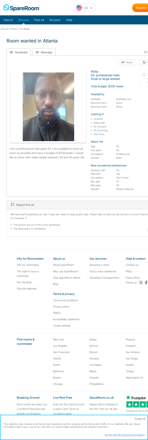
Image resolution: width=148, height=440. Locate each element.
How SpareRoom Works (66, 277)
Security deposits (27, 288)
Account (54, 20)
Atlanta (57, 358)
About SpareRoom (63, 264)
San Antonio (133, 352)
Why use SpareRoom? (66, 271)
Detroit (93, 352)
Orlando (94, 377)
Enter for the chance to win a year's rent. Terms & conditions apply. (68, 409)
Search (8, 20)
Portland (130, 345)
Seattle (130, 364)
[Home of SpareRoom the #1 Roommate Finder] (21, 7)
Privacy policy (61, 306)
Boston (57, 377)
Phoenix (130, 339)
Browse (24, 20)
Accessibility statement (66, 319)
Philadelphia (96, 383)
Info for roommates (28, 264)
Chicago (58, 383)
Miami (93, 371)
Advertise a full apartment (104, 277)
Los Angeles (60, 345)
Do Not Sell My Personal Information (125, 434)
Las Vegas (95, 364)
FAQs (129, 271)
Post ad (39, 20)
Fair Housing (24, 282)
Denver (94, 345)
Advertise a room (99, 264)
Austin (56, 364)
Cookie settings (62, 325)
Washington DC (134, 377)
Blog (55, 284)
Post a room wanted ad (103, 271)
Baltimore (58, 371)
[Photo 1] (48, 107)
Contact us (132, 264)
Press (133, 277)
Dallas (93, 339)
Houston (94, 358)
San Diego (132, 358)
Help (69, 20)
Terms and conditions (65, 300)
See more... (100, 134)
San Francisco (61, 352)
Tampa (130, 371)
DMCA (56, 312)
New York (58, 339)
